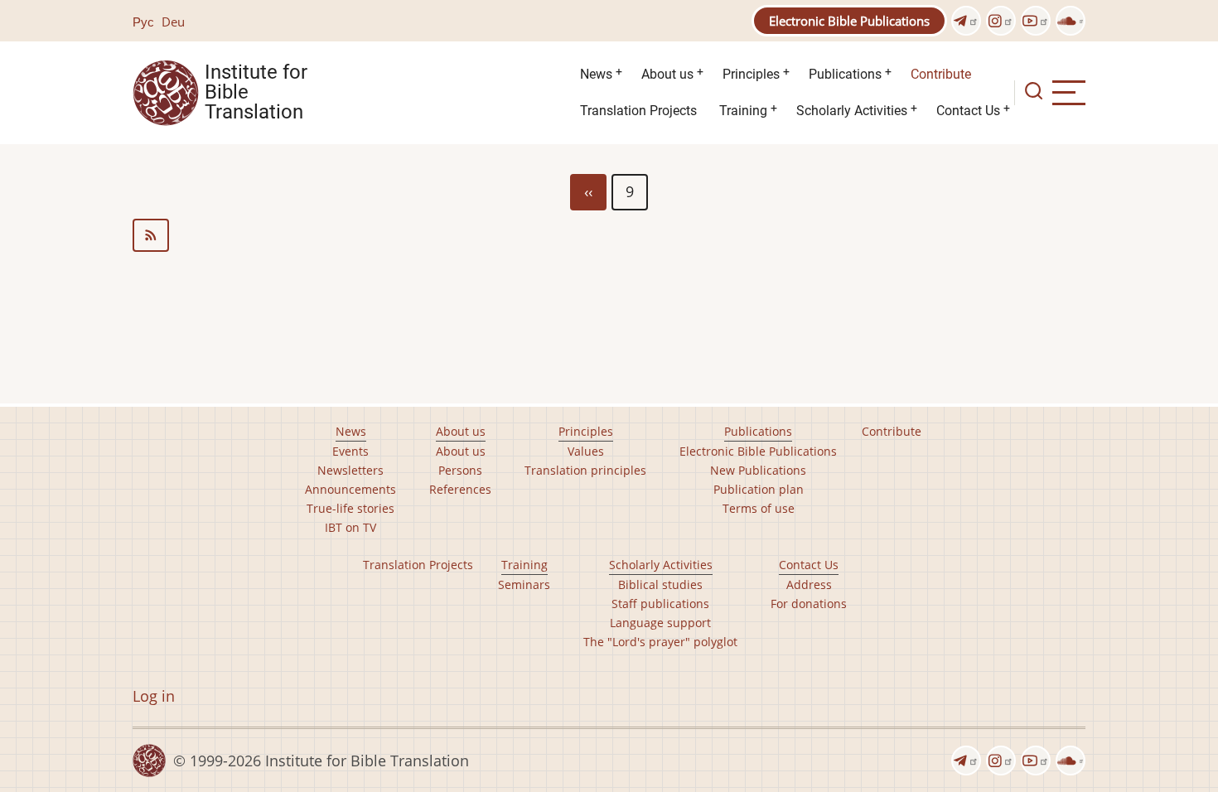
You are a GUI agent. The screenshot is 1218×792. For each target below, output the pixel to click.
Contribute (941, 74)
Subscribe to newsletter (609, 235)
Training (743, 110)
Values (586, 451)
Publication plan (758, 489)
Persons (460, 470)
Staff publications (660, 603)
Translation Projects (638, 110)
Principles (751, 74)
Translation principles (585, 470)
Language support (660, 622)
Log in (154, 696)
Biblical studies (660, 584)
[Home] (166, 91)
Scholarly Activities (851, 110)
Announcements (350, 489)
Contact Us (968, 110)
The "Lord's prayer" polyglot (660, 642)
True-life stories (350, 508)
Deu (173, 21)
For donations (809, 603)
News (596, 74)
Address (809, 584)
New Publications (758, 470)
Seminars (524, 584)
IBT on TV (350, 527)
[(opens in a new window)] (966, 21)
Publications (845, 74)
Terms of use (759, 508)
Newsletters (350, 470)
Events (350, 451)
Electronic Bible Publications (849, 20)
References (460, 489)
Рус (143, 21)
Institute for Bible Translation (256, 93)
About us (667, 74)
